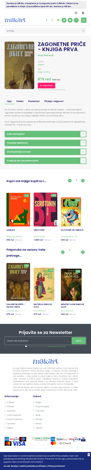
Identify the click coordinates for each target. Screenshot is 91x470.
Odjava (10, 428)
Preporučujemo (42, 406)
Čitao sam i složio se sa (46, 346)
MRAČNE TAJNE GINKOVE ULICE (72, 305)
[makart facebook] (46, 20)
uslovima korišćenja (57, 346)
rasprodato (48, 85)
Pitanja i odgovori (53, 101)
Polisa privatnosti (15, 419)
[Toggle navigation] (83, 20)
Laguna (41, 64)
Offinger (39, 419)
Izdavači (39, 428)
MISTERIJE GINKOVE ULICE (43, 305)
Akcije (38, 415)
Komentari (34, 101)
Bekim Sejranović (14, 236)
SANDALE (10, 230)
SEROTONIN (39, 230)
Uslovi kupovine (14, 415)
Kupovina (11, 411)
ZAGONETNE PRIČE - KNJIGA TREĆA (15, 305)
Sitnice (38, 423)
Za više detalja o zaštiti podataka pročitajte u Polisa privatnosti (34, 466)
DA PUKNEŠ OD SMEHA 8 (72, 230)
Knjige (38, 402)
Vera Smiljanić (67, 236)
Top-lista (39, 411)
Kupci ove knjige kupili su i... (26, 181)
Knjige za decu (44, 72)
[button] (70, 180)
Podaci (19, 101)
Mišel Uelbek (39, 236)
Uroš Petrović (46, 55)
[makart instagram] (52, 20)
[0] (83, 12)
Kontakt (10, 406)
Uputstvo (11, 423)
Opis (9, 101)
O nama (10, 402)
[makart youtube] (58, 20)
